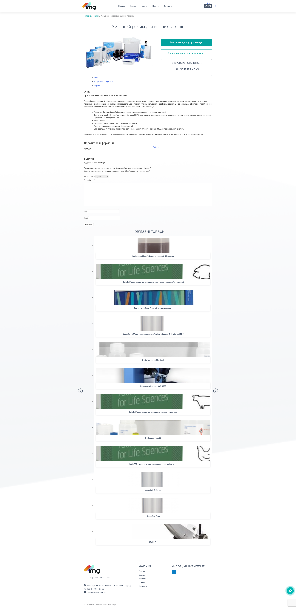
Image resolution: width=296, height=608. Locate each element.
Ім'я (85, 211)
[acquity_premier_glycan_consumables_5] (118, 52)
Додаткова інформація (103, 81)
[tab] (152, 77)
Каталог (144, 6)
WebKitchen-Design (109, 604)
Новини (155, 6)
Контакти (168, 6)
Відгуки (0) (98, 86)
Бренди (133, 6)
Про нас (121, 6)
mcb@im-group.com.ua (96, 592)
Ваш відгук (89, 180)
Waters (156, 147)
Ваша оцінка (89, 176)
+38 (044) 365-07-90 (186, 68)
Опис (96, 77)
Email (86, 218)
